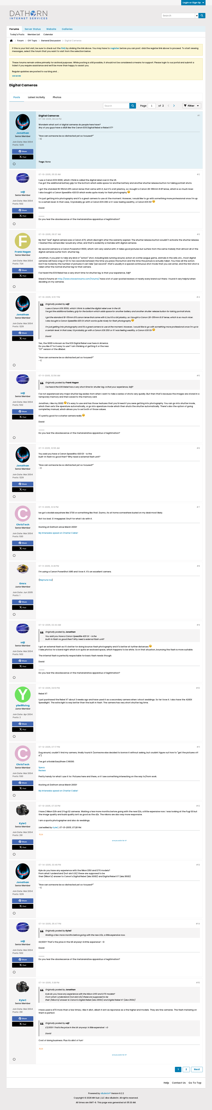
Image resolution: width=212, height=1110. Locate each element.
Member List (34, 34)
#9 (198, 624)
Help (166, 1082)
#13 (198, 864)
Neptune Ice (46, 579)
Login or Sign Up (192, 2)
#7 (198, 507)
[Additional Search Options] (197, 15)
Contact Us (179, 1082)
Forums (14, 29)
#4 (198, 297)
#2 (198, 174)
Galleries (67, 29)
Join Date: (18, 141)
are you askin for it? (119, 841)
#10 (198, 688)
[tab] (16, 97)
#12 (198, 805)
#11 (198, 746)
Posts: (16, 144)
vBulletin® (106, 1093)
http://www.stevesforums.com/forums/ (78, 278)
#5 (198, 375)
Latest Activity (36, 97)
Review (42, 770)
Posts (16, 97)
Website (51, 29)
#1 (198, 115)
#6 (198, 448)
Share (24, 151)
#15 (198, 982)
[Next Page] (174, 105)
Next (197, 1069)
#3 (198, 234)
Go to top (194, 1082)
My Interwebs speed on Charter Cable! (58, 533)
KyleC (55, 827)
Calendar (48, 34)
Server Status (33, 29)
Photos (57, 97)
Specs (42, 767)
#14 (198, 923)
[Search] (201, 15)
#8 (198, 566)
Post (24, 157)
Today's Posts (17, 34)
